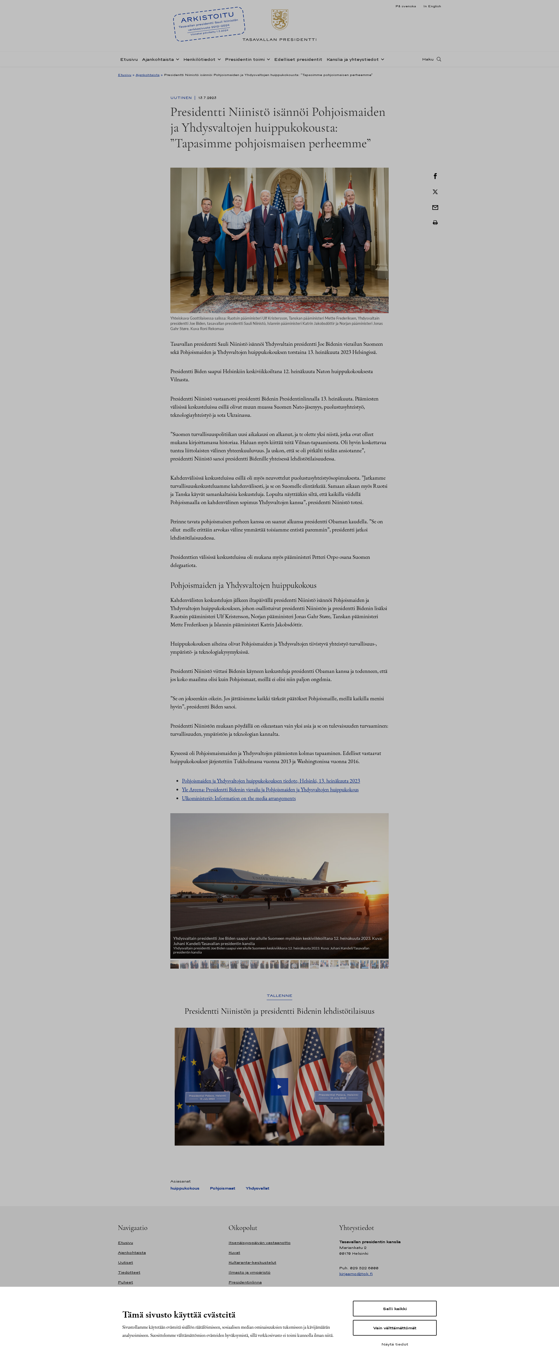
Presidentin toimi (245, 59)
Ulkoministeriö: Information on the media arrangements (239, 798)
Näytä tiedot (394, 1344)
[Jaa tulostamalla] (435, 223)
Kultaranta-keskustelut (252, 1262)
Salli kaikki (395, 1308)
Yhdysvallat (257, 1188)
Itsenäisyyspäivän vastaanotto (260, 1242)
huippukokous (184, 1188)
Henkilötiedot (199, 59)
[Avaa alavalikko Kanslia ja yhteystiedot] (381, 58)
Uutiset (125, 1262)
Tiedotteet (129, 1272)
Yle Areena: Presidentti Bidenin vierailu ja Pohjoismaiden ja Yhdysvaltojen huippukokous (270, 789)
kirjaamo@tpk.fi (356, 1273)
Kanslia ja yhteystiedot (352, 59)
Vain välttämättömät (394, 1327)
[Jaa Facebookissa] (435, 175)
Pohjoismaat (222, 1188)
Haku (428, 59)
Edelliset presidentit (298, 59)
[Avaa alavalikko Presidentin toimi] (267, 58)
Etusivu (129, 59)
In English (432, 6)
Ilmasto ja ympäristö (249, 1272)
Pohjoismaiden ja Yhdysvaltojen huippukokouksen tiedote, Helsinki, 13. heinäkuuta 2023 (271, 780)
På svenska (405, 6)
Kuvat (234, 1252)
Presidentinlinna (245, 1282)
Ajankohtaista (158, 59)
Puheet (125, 1282)
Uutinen (181, 97)
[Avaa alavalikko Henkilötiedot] (218, 58)
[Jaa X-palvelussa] (435, 191)
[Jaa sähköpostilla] (435, 207)
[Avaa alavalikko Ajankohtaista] (176, 58)
